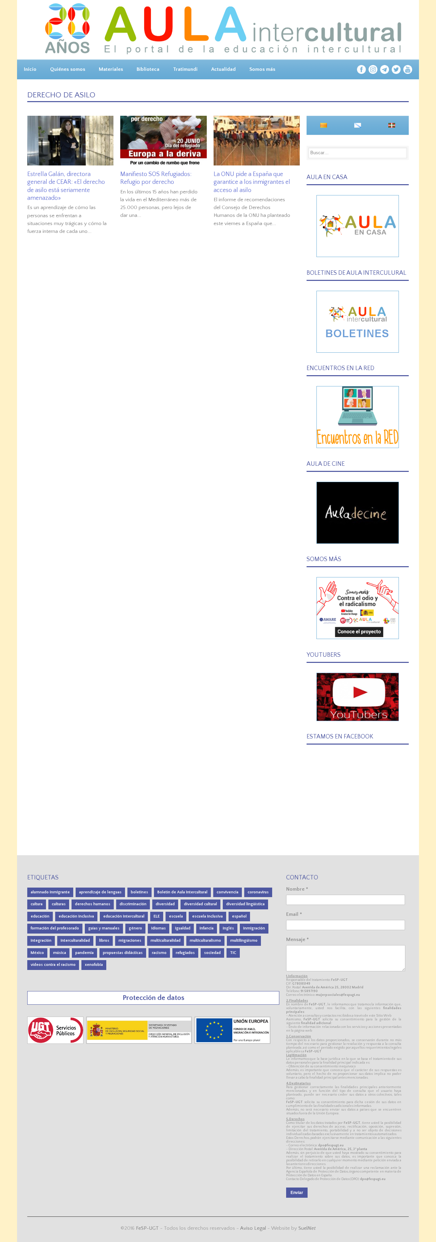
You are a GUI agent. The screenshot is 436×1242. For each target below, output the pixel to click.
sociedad (212, 953)
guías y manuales (104, 928)
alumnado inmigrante (50, 892)
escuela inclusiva (207, 916)
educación (40, 916)
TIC (233, 953)
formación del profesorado (55, 928)
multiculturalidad (166, 940)
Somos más (262, 69)
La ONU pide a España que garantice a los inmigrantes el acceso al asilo (252, 182)
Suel (307, 1228)
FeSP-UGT (147, 1228)
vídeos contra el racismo (53, 964)
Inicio (30, 69)
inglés (228, 928)
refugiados (185, 953)
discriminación (133, 904)
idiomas (158, 928)
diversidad (165, 904)
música (59, 953)
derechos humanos (92, 904)
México (37, 953)
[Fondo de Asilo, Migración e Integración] (232, 1042)
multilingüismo (244, 940)
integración (41, 940)
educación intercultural (123, 916)
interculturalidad (75, 940)
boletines (139, 892)
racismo (159, 953)
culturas (59, 904)
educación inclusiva (76, 916)
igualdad (182, 928)
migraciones (130, 940)
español (239, 916)
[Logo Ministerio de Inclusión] (139, 1042)
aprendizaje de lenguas (100, 892)
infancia (207, 928)
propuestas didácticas (123, 953)
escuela (176, 916)
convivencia (227, 892)
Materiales (111, 69)
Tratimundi (185, 69)
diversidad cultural (200, 904)
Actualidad (223, 69)
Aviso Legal (253, 1228)
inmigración (254, 928)
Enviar (297, 1192)
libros (104, 940)
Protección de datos (153, 998)
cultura (37, 904)
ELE (157, 916)
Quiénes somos (67, 69)
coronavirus (258, 892)
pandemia (84, 953)
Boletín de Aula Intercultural (182, 892)
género (135, 928)
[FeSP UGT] (56, 1042)
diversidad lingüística (245, 904)
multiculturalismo (205, 940)
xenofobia (94, 964)
